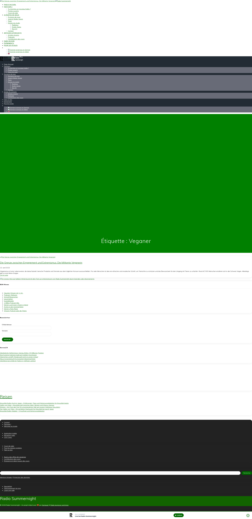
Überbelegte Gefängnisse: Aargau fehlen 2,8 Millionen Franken (22, 353)
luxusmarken (8, 299)
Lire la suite (4, 275)
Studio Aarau (16, 27)
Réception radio (9, 435)
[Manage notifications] (248, 515)
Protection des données (21, 477)
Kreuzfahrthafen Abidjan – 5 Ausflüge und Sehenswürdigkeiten (22, 411)
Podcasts (11, 37)
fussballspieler (9, 301)
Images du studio (14, 23)
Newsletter (8, 486)
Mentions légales (6, 477)
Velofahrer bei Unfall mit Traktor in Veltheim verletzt (18, 361)
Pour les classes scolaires (13, 448)
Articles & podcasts (13, 33)
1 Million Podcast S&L (11, 303)
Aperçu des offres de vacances (15, 457)
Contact (11, 31)
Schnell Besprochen (11, 297)
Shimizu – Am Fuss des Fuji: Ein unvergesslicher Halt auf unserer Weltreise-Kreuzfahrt (30, 407)
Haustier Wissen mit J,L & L (13, 293)
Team (10, 21)
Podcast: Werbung (10, 295)
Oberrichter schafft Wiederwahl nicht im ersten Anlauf (19, 357)
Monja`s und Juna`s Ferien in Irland (16, 305)
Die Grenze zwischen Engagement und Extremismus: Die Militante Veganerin (41, 262)
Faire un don (9, 41)
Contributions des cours (16, 39)
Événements (9, 43)
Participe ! (8, 7)
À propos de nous (11, 15)
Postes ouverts (13, 11)
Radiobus (15, 25)
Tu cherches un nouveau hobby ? (19, 9)
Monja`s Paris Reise (11, 309)
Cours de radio (13, 13)
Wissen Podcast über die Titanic (15, 311)
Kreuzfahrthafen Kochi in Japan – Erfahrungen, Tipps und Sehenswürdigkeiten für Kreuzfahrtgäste (34, 403)
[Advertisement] (59, 377)
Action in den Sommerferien (13, 307)
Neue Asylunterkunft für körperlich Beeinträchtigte (17, 359)
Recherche (246, 473)
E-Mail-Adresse (7, 324)
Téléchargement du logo (12, 488)
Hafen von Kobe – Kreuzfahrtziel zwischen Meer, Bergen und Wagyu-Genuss (27, 405)
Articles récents (13, 35)
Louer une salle (9, 490)
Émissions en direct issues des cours (16, 461)
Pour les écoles (11, 45)
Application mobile (10, 433)
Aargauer (45, 505)
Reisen (6, 396)
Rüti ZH (14, 29)
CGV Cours (8, 437)
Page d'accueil (10, 5)
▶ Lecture (178, 515)
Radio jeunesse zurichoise (59, 505)
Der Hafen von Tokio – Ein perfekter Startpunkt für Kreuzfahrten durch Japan (27, 409)
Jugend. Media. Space (15, 19)
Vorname (5, 331)
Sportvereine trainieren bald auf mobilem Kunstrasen (18, 355)
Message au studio (10, 426)
